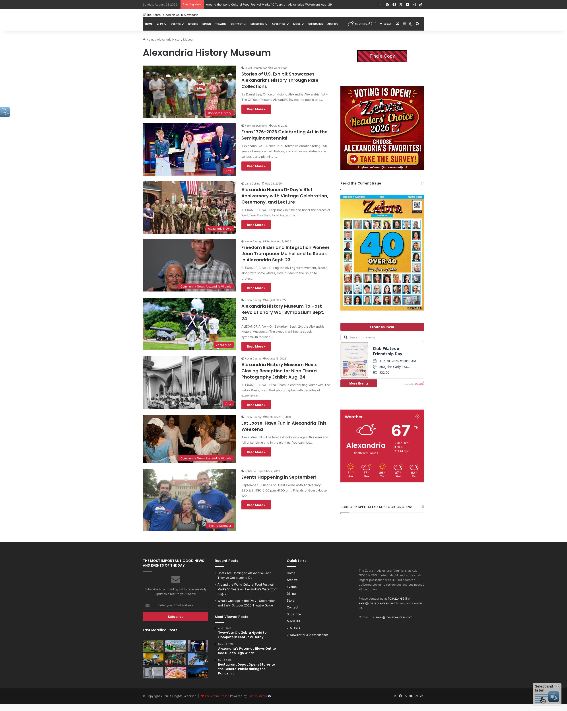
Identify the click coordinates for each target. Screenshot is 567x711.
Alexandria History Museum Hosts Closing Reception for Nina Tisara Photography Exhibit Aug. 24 (279, 370)
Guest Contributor (256, 68)
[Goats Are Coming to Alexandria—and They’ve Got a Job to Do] (153, 646)
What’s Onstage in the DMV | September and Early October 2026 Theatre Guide (261, 4)
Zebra (248, 471)
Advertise (278, 23)
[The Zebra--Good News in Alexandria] (170, 14)
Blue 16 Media (258, 696)
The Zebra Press (216, 696)
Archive (332, 23)
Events (176, 23)
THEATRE (220, 23)
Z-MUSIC (293, 628)
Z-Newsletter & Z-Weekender (307, 635)
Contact (237, 23)
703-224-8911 (397, 598)
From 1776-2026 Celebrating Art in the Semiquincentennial (284, 135)
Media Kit (293, 621)
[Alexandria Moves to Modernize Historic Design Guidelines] (153, 659)
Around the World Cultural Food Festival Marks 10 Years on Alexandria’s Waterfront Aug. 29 (247, 589)
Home (149, 23)
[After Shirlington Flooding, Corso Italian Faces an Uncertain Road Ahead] (175, 659)
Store (291, 600)
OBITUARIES (315, 23)
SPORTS (193, 23)
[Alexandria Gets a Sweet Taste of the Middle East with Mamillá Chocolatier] (153, 672)
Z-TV (160, 23)
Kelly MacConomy (256, 125)
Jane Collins (252, 183)
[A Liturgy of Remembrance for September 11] (198, 659)
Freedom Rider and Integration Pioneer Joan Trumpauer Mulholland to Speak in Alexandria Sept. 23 (285, 253)
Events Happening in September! (279, 477)
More (297, 23)
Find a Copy (382, 56)
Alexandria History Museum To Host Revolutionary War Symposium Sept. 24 (282, 312)
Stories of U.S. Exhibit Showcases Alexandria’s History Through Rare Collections (279, 80)
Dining (206, 23)
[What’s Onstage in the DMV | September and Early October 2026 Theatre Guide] (198, 646)
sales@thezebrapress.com (377, 603)
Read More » (256, 109)
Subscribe (257, 23)
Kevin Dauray (253, 241)
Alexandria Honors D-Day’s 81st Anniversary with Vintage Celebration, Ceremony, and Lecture (284, 195)
